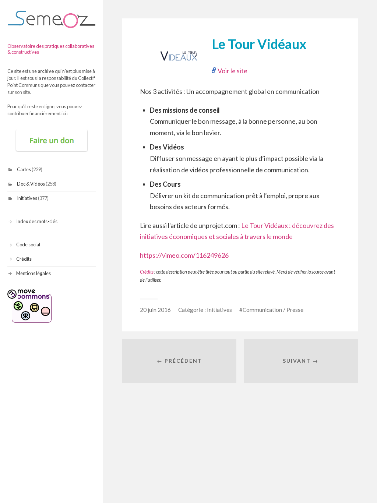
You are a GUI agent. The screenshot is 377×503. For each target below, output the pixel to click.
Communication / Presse (273, 309)
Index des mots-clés (36, 221)
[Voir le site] (178, 65)
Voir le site (232, 71)
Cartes (24, 169)
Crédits (24, 259)
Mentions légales (33, 273)
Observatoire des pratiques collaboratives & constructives (50, 49)
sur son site (18, 92)
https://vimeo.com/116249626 (184, 255)
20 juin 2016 (155, 309)
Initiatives (27, 198)
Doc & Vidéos (31, 184)
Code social (28, 244)
